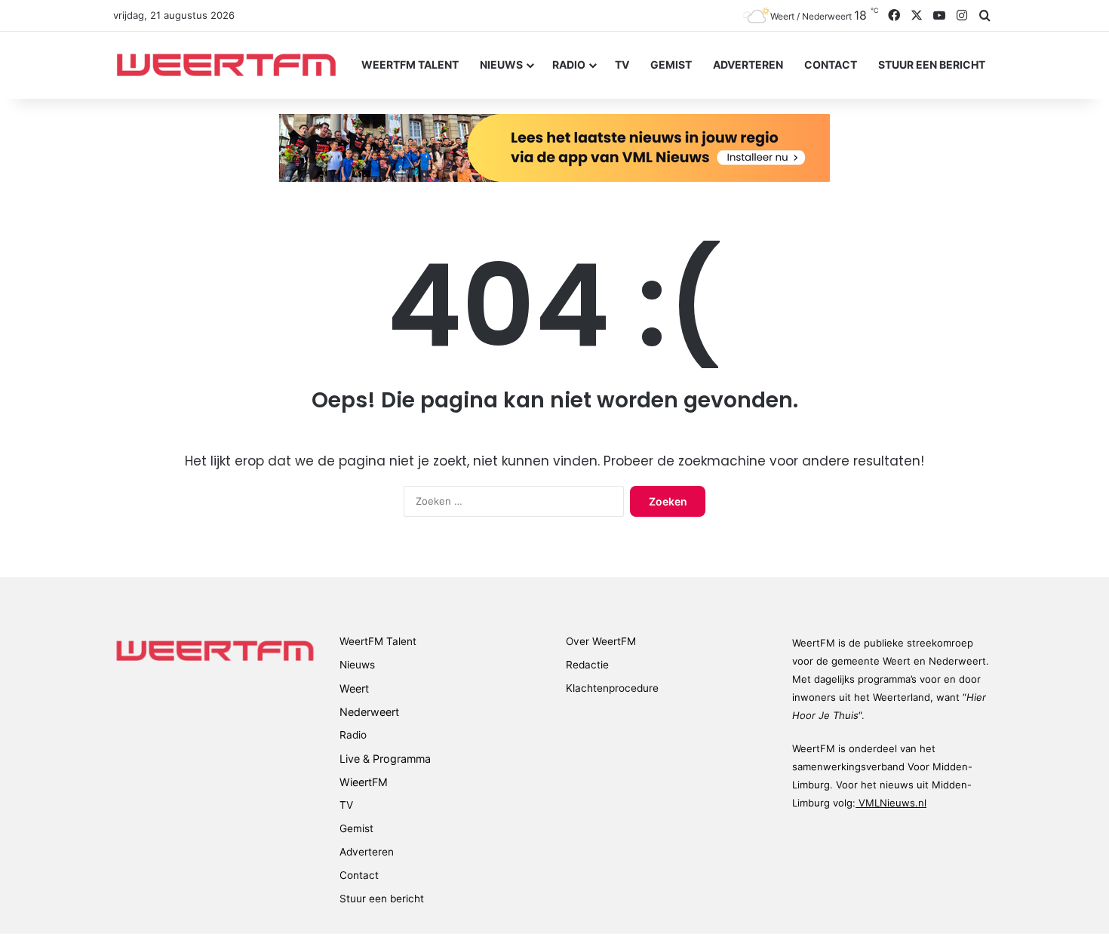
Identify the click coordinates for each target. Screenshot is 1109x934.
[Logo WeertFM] (226, 65)
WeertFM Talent (410, 64)
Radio (568, 64)
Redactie (587, 665)
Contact (830, 64)
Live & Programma (385, 758)
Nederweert (369, 711)
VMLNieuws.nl (891, 803)
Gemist (671, 64)
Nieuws (501, 64)
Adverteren (748, 64)
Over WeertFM (601, 641)
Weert (354, 688)
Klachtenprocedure (612, 688)
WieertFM (363, 782)
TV (622, 64)
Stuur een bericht (931, 64)
